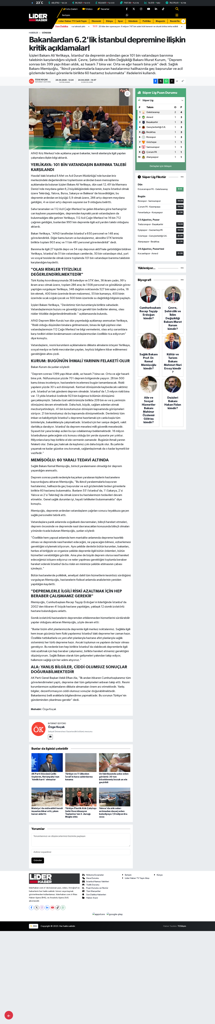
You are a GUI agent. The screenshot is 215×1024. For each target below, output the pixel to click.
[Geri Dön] (8, 1015)
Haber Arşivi (92, 898)
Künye (160, 875)
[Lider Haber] (38, 17)
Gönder (37, 860)
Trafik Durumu (92, 885)
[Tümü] (182, 268)
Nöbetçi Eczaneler (95, 875)
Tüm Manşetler (93, 891)
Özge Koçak (56, 727)
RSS (35, 926)
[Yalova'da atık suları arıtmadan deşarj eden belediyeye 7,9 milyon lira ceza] (114, 797)
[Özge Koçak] (38, 729)
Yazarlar (105, 9)
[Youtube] (52, 907)
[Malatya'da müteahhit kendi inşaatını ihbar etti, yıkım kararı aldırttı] (47, 797)
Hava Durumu (92, 878)
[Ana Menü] (175, 15)
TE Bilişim (182, 926)
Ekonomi (96, 21)
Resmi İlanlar (177, 21)
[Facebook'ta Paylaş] (155, 81)
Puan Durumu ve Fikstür (97, 888)
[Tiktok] (57, 907)
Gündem (132, 21)
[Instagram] (41, 907)
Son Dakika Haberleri (96, 894)
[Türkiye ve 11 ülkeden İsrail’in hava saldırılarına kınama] (81, 762)
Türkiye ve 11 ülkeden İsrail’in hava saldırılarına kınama (79, 777)
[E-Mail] (50, 737)
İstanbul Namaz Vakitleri (97, 881)
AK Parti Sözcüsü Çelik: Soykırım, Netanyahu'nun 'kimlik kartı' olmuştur (45, 777)
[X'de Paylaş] (160, 81)
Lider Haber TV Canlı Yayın (73, 21)
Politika (147, 21)
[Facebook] (31, 907)
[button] (183, 21)
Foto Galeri (71, 9)
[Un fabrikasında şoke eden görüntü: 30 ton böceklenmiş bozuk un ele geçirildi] (114, 762)
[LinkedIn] (47, 907)
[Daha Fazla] (172, 81)
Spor (120, 21)
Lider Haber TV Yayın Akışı (137, 878)
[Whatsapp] (63, 907)
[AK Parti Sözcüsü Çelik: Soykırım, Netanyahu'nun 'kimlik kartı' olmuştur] (47, 762)
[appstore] (99, 914)
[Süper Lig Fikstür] (182, 177)
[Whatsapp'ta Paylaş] (166, 81)
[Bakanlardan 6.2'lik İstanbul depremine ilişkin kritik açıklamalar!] (81, 118)
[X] (36, 907)
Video (89, 9)
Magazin (160, 21)
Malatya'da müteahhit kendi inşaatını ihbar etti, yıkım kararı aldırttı (47, 811)
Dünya (109, 21)
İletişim (66, 15)
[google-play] (114, 914)
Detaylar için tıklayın (161, 166)
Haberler (33, 33)
